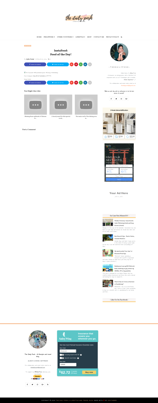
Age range (63, 348)
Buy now (89, 372)
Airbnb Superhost (128, 79)
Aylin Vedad (30, 59)
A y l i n (132, 73)
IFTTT (49, 76)
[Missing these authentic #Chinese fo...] (35, 105)
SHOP (89, 37)
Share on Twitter (59, 64)
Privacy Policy (112, 37)
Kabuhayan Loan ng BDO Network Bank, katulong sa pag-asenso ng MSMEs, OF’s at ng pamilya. (124, 268)
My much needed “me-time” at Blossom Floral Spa (123, 252)
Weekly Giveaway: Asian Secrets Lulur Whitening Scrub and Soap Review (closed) (124, 223)
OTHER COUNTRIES (64, 37)
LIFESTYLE (80, 37)
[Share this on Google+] (72, 64)
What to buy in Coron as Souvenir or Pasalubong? (124, 283)
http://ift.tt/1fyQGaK (38, 76)
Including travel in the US (72, 354)
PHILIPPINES (48, 37)
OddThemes (112, 400)
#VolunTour (38, 372)
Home (39, 37)
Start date (62, 361)
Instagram (28, 45)
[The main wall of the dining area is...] (86, 105)
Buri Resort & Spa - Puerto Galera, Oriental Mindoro (124, 237)
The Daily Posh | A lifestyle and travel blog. (75, 400)
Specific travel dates (70, 358)
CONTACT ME (99, 37)
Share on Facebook (36, 64)
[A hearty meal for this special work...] (60, 105)
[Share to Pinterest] (90, 64)
